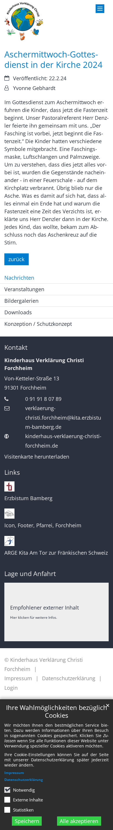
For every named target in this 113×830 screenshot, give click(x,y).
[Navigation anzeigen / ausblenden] (100, 8)
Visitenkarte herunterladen (36, 456)
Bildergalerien (21, 300)
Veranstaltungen (24, 289)
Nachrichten (19, 277)
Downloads (18, 312)
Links (12, 472)
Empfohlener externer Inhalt (44, 607)
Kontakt (16, 347)
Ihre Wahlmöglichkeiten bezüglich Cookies (56, 711)
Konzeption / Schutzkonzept (38, 323)
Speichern (27, 821)
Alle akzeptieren (79, 821)
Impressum (14, 772)
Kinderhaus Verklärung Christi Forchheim (44, 364)
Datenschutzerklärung (23, 779)
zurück (16, 259)
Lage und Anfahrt (30, 573)
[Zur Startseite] (23, 21)
